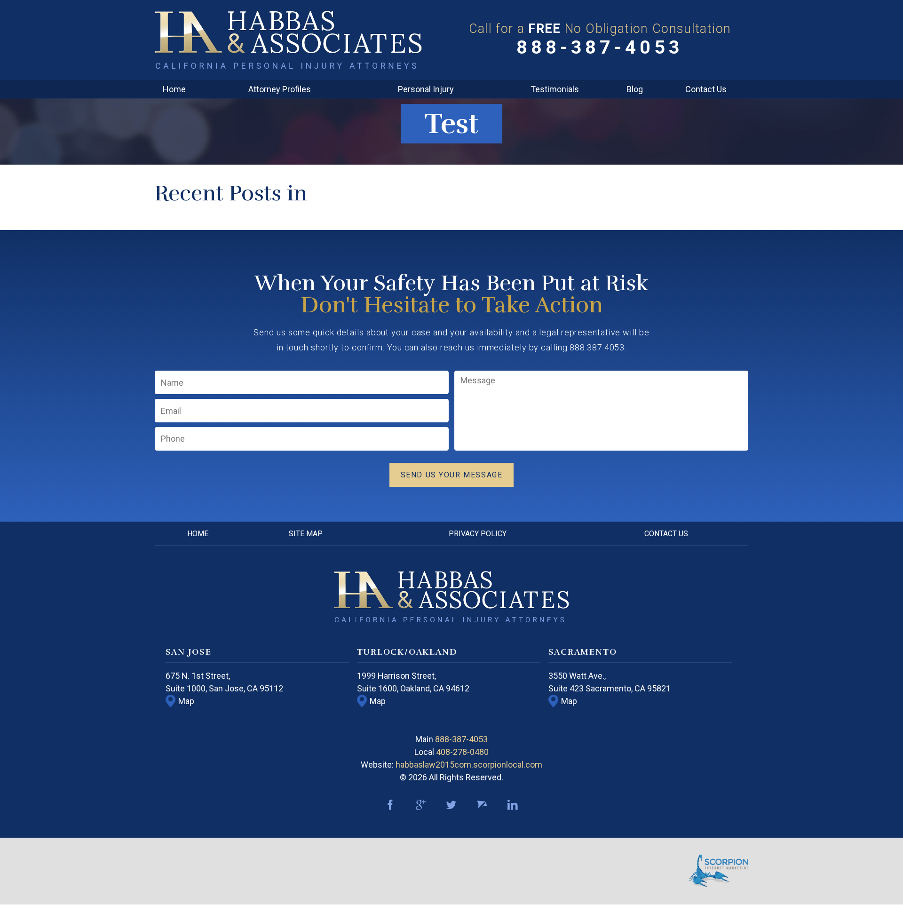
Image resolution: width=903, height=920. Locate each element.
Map (186, 701)
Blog (634, 89)
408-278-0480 (462, 752)
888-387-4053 (599, 47)
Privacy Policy (478, 533)
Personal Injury (426, 89)
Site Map (306, 533)
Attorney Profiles (279, 89)
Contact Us (706, 89)
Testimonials (555, 89)
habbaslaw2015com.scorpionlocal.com (469, 764)
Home (174, 89)
